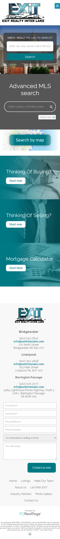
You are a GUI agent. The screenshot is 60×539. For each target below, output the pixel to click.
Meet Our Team (44, 480)
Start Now (15, 268)
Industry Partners (20, 494)
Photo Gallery (43, 494)
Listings (25, 480)
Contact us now (41, 467)
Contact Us (31, 500)
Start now (15, 180)
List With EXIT (39, 487)
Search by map (30, 140)
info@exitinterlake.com (29, 341)
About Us (20, 487)
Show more (46, 117)
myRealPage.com (30, 514)
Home (13, 480)
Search (30, 57)
